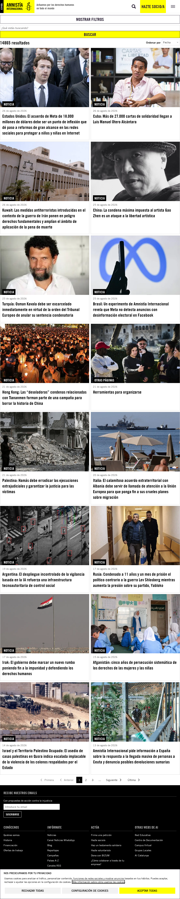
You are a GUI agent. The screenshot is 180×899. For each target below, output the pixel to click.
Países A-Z (53, 860)
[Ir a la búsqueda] (133, 6)
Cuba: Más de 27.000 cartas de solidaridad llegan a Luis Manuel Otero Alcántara (132, 118)
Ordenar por (153, 42)
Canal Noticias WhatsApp (61, 840)
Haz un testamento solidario (106, 845)
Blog (49, 845)
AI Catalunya (142, 855)
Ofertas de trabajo (13, 850)
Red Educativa (142, 834)
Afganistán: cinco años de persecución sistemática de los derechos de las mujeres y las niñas (135, 665)
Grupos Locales (143, 850)
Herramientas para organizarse (117, 392)
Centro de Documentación (149, 840)
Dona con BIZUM (100, 855)
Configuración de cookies (90, 890)
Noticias (51, 834)
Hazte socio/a (153, 6)
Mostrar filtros (90, 19)
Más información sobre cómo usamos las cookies (98, 881)
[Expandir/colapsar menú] (173, 6)
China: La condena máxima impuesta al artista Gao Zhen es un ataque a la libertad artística (132, 212)
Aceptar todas (147, 890)
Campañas (53, 855)
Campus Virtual (143, 845)
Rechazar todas (33, 890)
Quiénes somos (12, 834)
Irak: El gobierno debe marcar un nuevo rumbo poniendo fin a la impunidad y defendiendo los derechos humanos (38, 668)
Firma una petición (101, 834)
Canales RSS (54, 865)
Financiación (10, 845)
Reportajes (53, 850)
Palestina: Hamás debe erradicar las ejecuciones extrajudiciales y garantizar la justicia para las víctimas (40, 486)
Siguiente (111, 780)
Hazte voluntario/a (101, 850)
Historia (8, 840)
